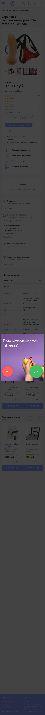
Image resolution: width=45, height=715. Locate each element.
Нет (7, 371)
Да (36, 371)
